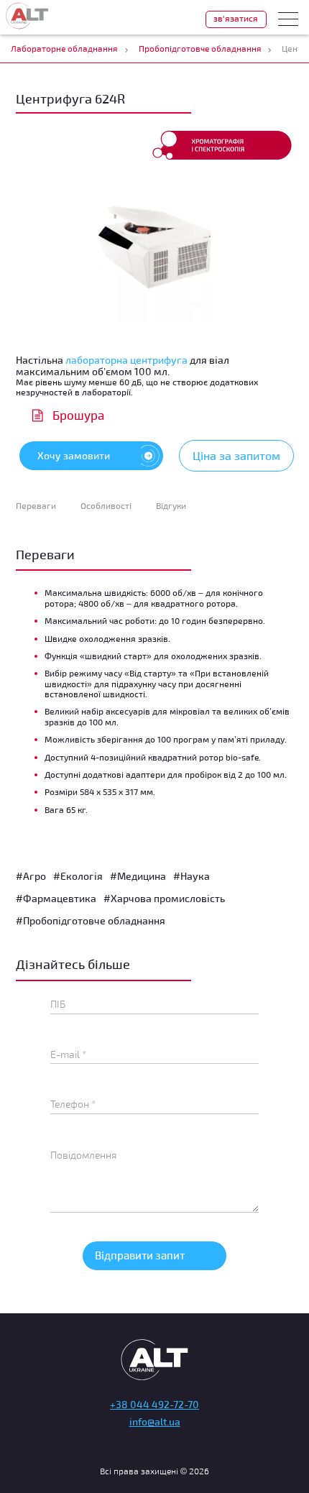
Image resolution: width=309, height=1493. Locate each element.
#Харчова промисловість (164, 898)
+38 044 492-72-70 (154, 1404)
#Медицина (138, 876)
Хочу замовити (73, 455)
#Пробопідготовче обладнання (90, 920)
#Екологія (78, 876)
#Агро (31, 876)
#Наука (191, 876)
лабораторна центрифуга (126, 360)
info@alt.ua (154, 1421)
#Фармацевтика (56, 898)
